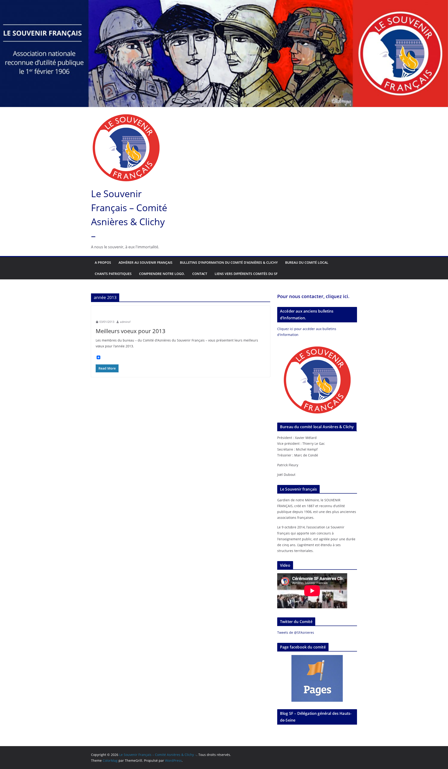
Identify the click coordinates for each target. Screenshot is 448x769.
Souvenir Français (164, 313)
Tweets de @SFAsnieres (295, 632)
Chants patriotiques (113, 273)
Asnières (103, 313)
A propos (103, 262)
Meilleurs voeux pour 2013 (130, 331)
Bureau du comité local (306, 262)
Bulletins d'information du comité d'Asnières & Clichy (229, 262)
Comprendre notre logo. (162, 273)
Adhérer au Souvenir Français (145, 262)
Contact (199, 273)
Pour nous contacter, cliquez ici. (313, 296)
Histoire (119, 313)
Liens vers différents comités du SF (246, 273)
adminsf (125, 322)
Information (138, 313)
